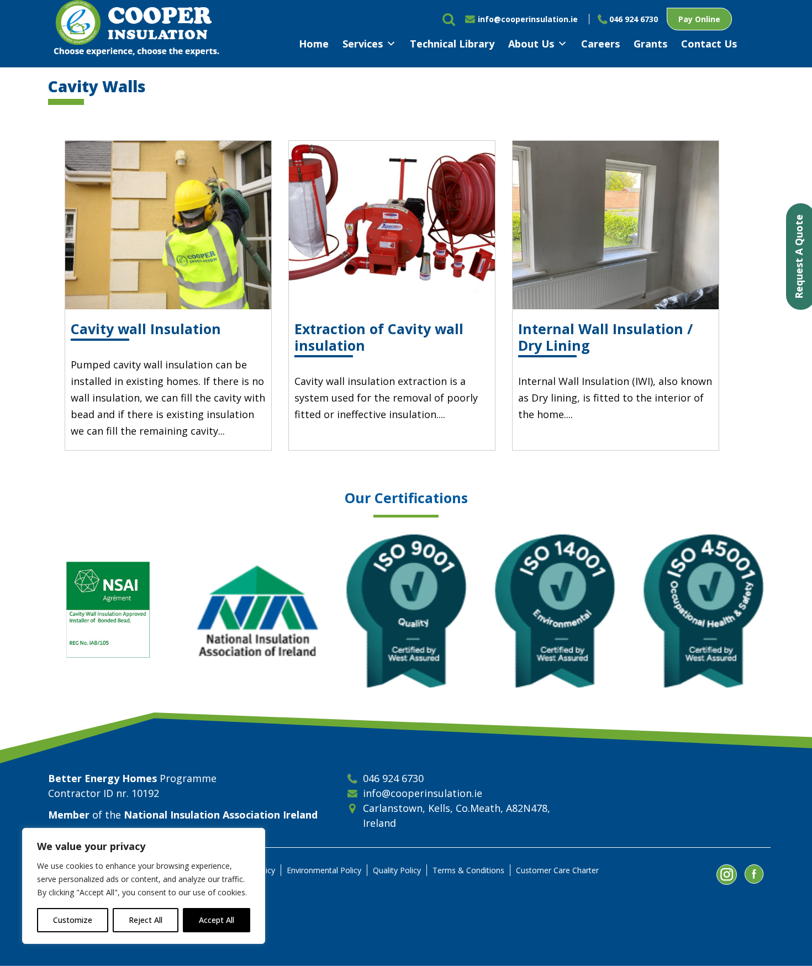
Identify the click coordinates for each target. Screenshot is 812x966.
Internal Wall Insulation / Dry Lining (605, 337)
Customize (72, 920)
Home (314, 43)
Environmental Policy (324, 870)
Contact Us (709, 43)
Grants (650, 43)
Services (362, 43)
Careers (600, 43)
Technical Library (452, 43)
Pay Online (699, 19)
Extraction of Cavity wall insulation (378, 337)
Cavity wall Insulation (146, 328)
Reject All (145, 920)
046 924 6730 (633, 19)
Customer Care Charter (557, 870)
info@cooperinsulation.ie (528, 19)
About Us (531, 43)
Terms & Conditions (468, 870)
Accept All (216, 920)
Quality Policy (397, 870)
